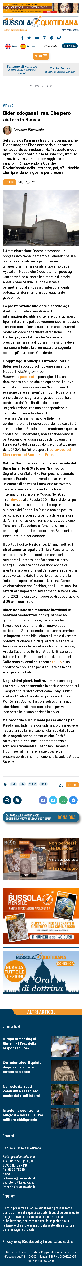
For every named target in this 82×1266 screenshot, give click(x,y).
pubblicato (28, 376)
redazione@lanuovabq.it (19, 1178)
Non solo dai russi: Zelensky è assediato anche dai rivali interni (21, 1091)
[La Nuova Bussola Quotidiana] (41, 23)
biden (44, 784)
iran (13, 784)
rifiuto (57, 662)
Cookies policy (32, 1241)
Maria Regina (60, 68)
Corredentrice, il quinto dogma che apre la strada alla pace (22, 1067)
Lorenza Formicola (29, 129)
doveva (16, 499)
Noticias (31, 46)
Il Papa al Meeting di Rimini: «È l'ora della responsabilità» (19, 1043)
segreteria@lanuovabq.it (19, 1182)
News (14, 46)
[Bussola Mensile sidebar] (41, 916)
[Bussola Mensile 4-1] (41, 859)
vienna (32, 784)
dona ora (70, 46)
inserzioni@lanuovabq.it (19, 1186)
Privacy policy (12, 1241)
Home (36, 85)
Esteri (49, 85)
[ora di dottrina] (41, 972)
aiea (22, 784)
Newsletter (51, 46)
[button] (41, 56)
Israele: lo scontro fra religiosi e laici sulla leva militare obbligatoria (23, 1115)
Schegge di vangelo (22, 66)
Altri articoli (42, 1011)
